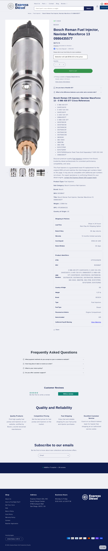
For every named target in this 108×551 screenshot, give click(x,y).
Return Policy (9, 511)
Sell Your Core (10, 505)
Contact (7, 520)
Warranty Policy (10, 517)
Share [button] (57, 329)
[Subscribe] (68, 455)
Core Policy (9, 514)
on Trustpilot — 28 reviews (54, 467)
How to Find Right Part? (13, 502)
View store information (62, 82)
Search (89, 8)
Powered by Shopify (25, 545)
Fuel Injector (37, 13)
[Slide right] (47, 172)
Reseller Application (11, 523)
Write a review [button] (68, 394)
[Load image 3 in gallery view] (32, 172)
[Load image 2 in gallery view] (22, 172)
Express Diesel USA (15, 545)
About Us (8, 499)
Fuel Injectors (77, 159)
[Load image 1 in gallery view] (13, 172)
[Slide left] (7, 172)
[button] (44, 3)
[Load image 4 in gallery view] (41, 172)
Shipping (56, 45)
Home (29, 13)
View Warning (96, 322)
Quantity (56, 61)
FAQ (6, 508)
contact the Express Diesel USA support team (80, 178)
